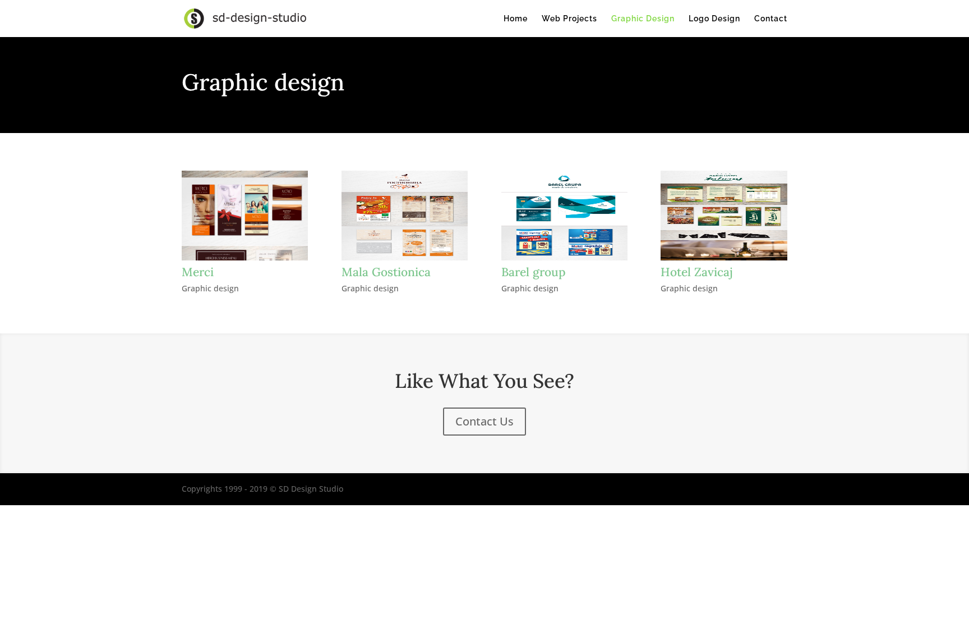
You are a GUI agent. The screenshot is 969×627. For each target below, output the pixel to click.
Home (516, 19)
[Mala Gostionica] (405, 215)
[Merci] (245, 215)
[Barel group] (564, 215)
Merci (198, 272)
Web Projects (569, 19)
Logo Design (714, 19)
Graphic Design (643, 19)
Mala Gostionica (386, 272)
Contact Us (484, 421)
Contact (770, 19)
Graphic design (210, 288)
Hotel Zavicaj (697, 272)
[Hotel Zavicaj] (724, 215)
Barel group (533, 272)
